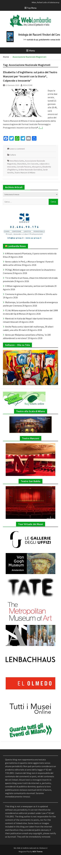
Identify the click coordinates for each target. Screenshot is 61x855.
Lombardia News (17, 246)
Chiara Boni (21, 163)
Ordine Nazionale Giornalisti (30, 169)
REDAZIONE (27, 85)
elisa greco (36, 166)
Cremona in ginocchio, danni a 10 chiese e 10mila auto (31, 294)
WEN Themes (37, 851)
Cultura (13, 155)
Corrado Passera (24, 166)
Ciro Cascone (32, 163)
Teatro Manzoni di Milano (25, 172)
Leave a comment (17, 148)
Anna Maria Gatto (17, 161)
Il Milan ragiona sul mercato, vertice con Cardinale (29, 286)
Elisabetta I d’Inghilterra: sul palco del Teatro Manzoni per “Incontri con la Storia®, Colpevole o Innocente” (30, 76)
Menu (32, 50)
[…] (41, 127)
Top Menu (31, 7)
